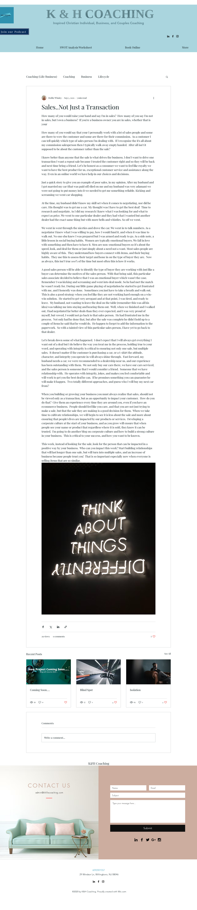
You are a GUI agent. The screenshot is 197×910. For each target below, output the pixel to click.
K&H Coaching (98, 763)
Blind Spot (86, 690)
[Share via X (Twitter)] (50, 626)
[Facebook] (172, 36)
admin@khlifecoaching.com (49, 792)
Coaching (69, 76)
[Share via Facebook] (43, 626)
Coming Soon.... (40, 690)
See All (167, 653)
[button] (166, 77)
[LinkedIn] (168, 36)
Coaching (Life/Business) (41, 76)
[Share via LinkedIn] (58, 626)
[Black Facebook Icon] (142, 840)
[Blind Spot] (98, 671)
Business (86, 76)
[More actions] (153, 98)
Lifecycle (103, 76)
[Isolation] (148, 671)
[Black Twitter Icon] (147, 840)
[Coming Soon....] (48, 671)
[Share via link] (65, 626)
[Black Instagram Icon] (159, 840)
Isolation (135, 690)
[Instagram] (177, 36)
